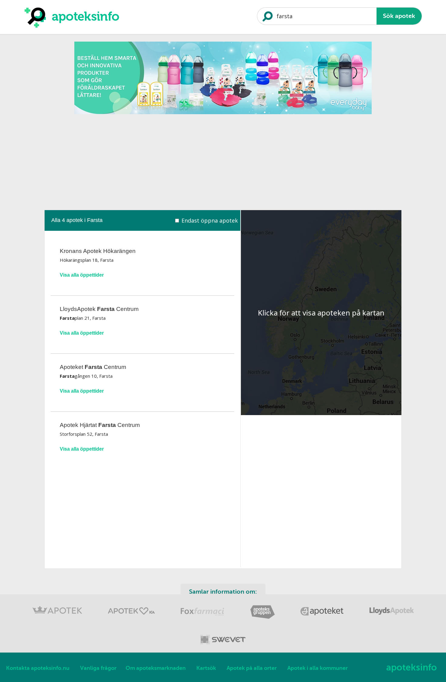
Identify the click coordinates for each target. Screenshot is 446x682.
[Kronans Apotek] (58, 618)
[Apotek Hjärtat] (132, 618)
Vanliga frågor (98, 668)
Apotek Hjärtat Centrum (100, 425)
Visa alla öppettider (82, 275)
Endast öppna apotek (209, 220)
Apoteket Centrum (93, 367)
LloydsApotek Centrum (99, 309)
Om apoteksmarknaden (156, 668)
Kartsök (206, 668)
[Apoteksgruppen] (263, 618)
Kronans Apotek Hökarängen (98, 251)
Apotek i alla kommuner (317, 668)
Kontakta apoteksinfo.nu (37, 668)
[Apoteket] (322, 618)
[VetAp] (223, 645)
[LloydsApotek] (391, 618)
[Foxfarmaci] (203, 618)
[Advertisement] (223, 160)
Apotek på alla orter (252, 668)
